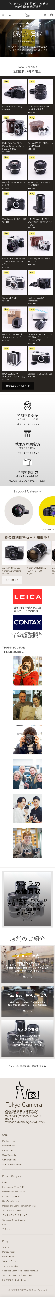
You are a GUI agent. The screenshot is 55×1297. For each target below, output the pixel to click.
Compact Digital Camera (13, 1219)
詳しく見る (27, 920)
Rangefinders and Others (13, 1191)
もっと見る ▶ (12, 579)
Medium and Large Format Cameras (18, 1205)
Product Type (8, 1140)
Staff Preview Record (12, 1164)
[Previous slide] (3, 38)
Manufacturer (8, 1145)
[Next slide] (51, 38)
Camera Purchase (10, 1159)
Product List (7, 1150)
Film (4, 1224)
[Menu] (3, 14)
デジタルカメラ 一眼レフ (14, 1210)
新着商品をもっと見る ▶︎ (18, 385)
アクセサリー (8, 1229)
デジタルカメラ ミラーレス (15, 1215)
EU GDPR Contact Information (16, 1279)
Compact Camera (10, 1196)
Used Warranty (9, 1154)
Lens (4, 1182)
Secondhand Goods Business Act (17, 1275)
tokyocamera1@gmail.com (25, 1122)
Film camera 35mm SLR (13, 1186)
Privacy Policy (8, 1251)
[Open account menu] (45, 15)
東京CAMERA (21, 1290)
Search (5, 1247)
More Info (27, 976)
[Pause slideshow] (22, 53)
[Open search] (9, 15)
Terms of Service (10, 1265)
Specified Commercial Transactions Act (20, 1270)
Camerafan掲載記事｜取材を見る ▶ (27, 1066)
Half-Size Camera (10, 1201)
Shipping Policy (9, 1261)
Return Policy (8, 1256)
